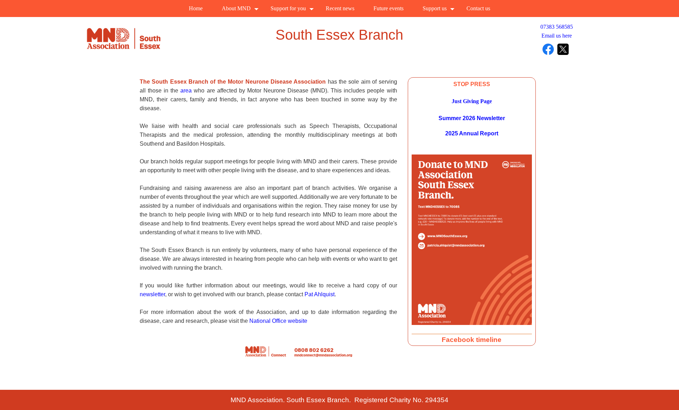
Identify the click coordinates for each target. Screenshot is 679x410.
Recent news (340, 8)
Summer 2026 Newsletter (472, 118)
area (186, 91)
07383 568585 (556, 27)
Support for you (288, 8)
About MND (236, 8)
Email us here (556, 36)
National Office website (278, 321)
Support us (435, 8)
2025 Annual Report (471, 133)
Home (196, 8)
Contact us (478, 8)
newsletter (152, 294)
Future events (388, 8)
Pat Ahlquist (319, 294)
